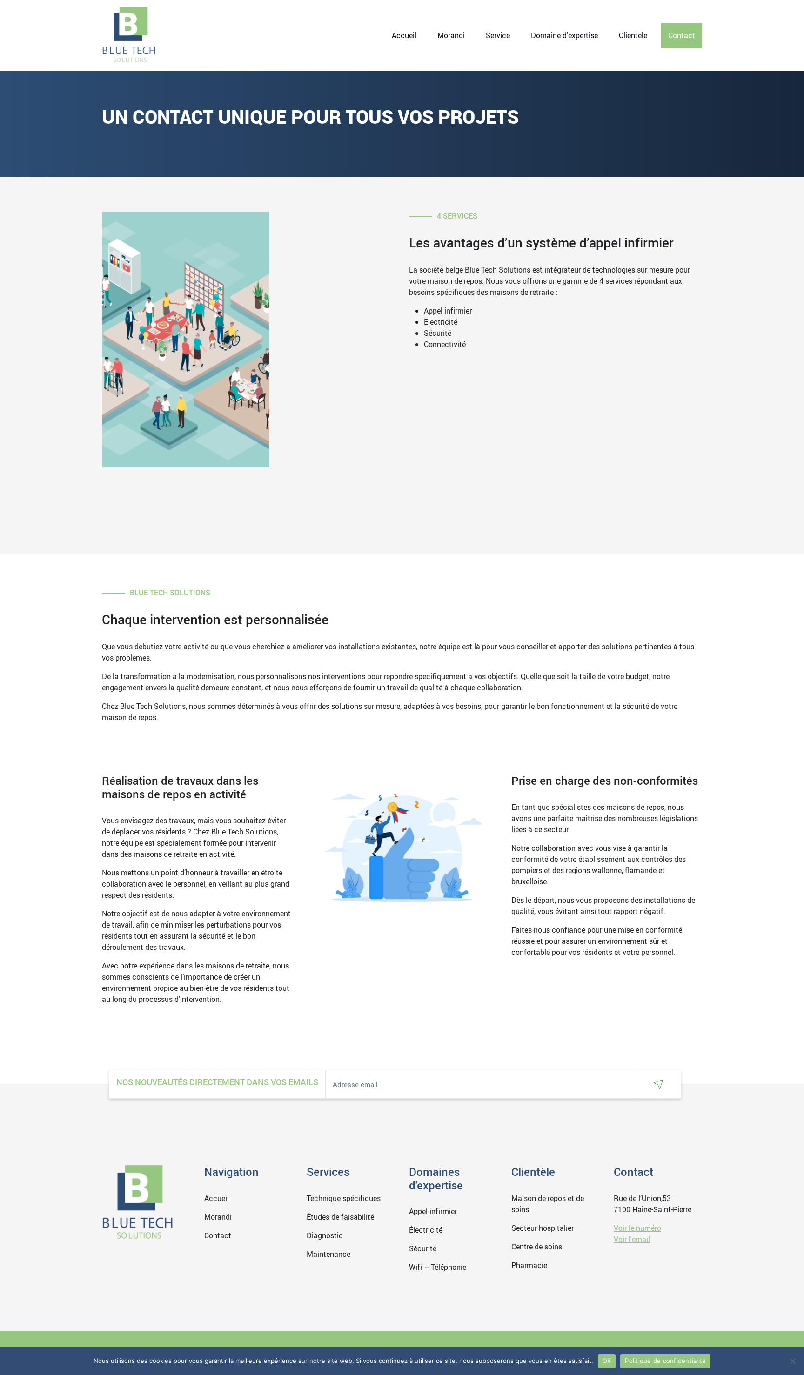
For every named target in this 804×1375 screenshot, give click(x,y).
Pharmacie (529, 1265)
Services (328, 1171)
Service (498, 35)
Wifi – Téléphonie (437, 1267)
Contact (681, 35)
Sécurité (422, 1248)
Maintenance (328, 1254)
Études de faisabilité (340, 1217)
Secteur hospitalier (542, 1228)
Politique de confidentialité (665, 1360)
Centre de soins (536, 1247)
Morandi (451, 35)
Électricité (425, 1230)
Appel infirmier (433, 1211)
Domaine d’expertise (564, 35)
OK (607, 1360)
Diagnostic (325, 1235)
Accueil (404, 35)
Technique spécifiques (344, 1198)
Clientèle (633, 35)
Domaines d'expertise (436, 1178)
